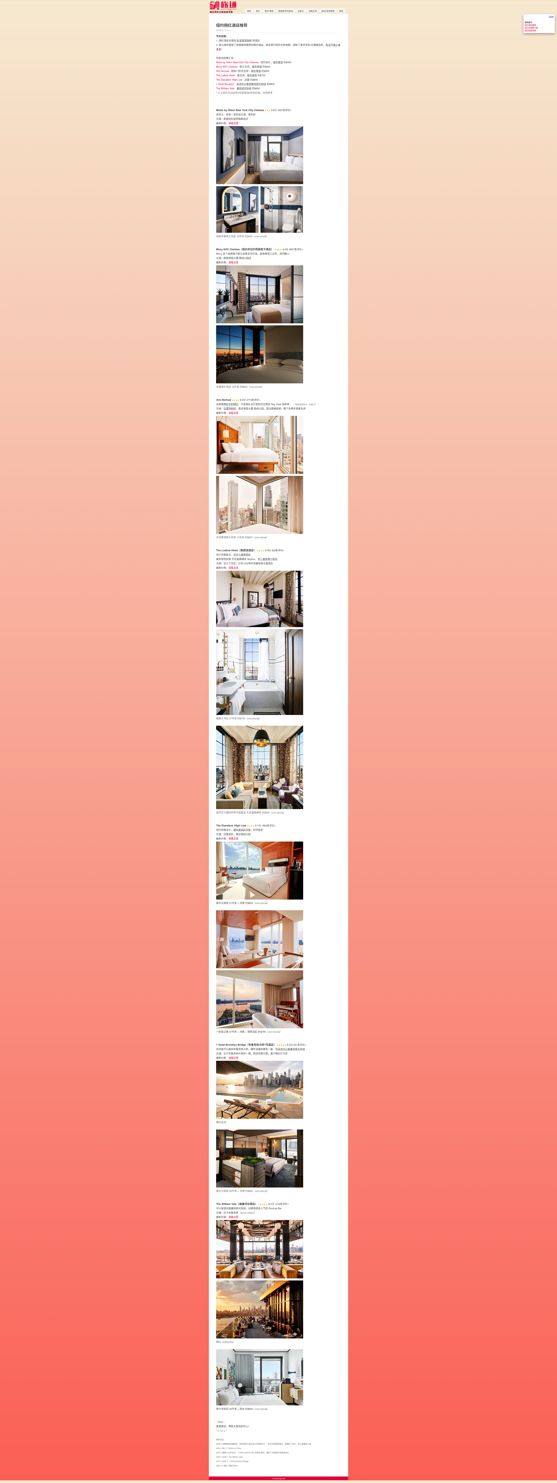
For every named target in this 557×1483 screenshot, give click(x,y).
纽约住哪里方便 (531, 27)
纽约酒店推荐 (530, 25)
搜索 (341, 10)
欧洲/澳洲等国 (328, 10)
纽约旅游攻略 (530, 30)
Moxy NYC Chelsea (226, 66)
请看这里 (233, 123)
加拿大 (301, 10)
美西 (249, 10)
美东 (258, 10)
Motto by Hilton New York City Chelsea (237, 62)
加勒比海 (313, 10)
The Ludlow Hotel (225, 75)
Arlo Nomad (222, 71)
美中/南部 (269, 10)
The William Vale (225, 88)
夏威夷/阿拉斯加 (285, 10)
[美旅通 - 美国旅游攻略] (223, 12)
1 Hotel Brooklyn (225, 84)
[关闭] (551, 16)
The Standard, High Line (229, 79)
